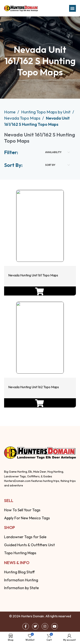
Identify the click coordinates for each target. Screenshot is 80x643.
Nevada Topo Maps (22, 118)
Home (10, 111)
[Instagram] (45, 626)
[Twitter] (35, 626)
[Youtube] (54, 626)
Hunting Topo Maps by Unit (46, 111)
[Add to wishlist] (39, 249)
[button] (72, 8)
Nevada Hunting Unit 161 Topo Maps (33, 275)
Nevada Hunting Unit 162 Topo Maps (33, 387)
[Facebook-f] (25, 626)
